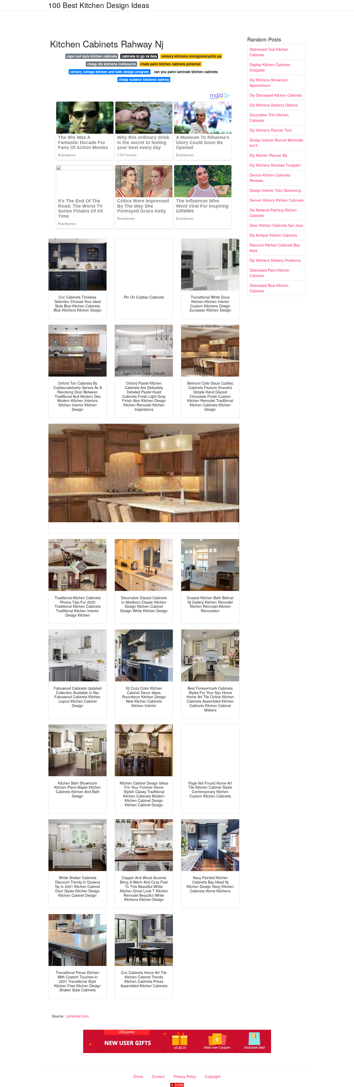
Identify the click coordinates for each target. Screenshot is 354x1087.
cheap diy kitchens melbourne (111, 63)
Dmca (138, 1076)
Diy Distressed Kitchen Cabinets (276, 95)
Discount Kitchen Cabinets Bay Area (275, 247)
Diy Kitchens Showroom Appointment (269, 82)
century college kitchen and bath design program (109, 71)
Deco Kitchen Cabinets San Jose (276, 225)
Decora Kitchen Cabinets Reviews (270, 177)
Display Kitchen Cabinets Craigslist (270, 67)
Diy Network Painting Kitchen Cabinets (273, 212)
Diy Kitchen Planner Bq (268, 155)
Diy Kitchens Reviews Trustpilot (275, 165)
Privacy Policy (184, 1076)
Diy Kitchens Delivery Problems (275, 260)
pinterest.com (78, 1016)
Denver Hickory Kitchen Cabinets (276, 200)
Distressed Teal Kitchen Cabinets (269, 52)
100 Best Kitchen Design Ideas (98, 5)
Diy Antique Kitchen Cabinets (273, 235)
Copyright (213, 1076)
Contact (158, 1076)
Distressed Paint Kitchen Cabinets (269, 272)
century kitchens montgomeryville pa (191, 56)
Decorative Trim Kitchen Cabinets (269, 117)
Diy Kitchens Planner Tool (271, 130)
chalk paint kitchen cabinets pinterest (170, 63)
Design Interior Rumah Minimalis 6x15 (276, 142)
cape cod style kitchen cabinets (92, 56)
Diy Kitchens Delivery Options (274, 105)
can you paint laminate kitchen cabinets (186, 71)
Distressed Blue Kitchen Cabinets (269, 288)
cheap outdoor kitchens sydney (144, 79)
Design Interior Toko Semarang (275, 190)
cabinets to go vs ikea (139, 56)
